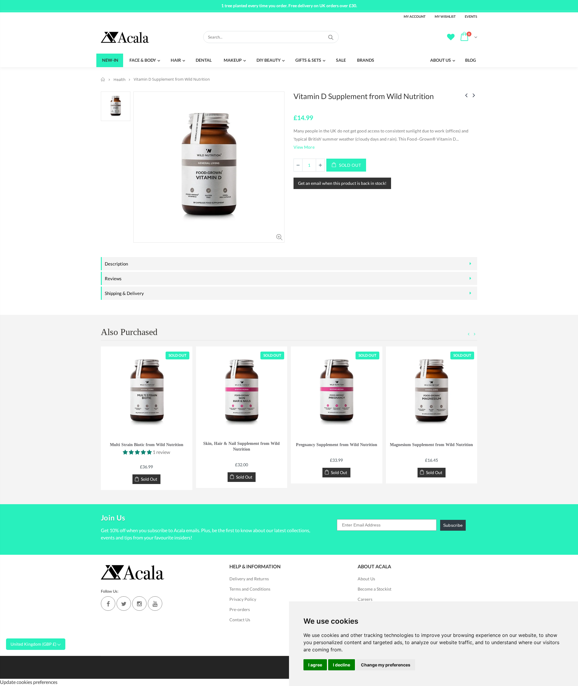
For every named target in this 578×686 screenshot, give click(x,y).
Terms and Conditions (249, 588)
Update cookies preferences (28, 682)
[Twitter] (124, 603)
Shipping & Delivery (124, 293)
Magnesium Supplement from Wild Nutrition (431, 444)
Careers (365, 599)
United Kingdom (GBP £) (34, 644)
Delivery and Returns (249, 578)
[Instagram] (139, 603)
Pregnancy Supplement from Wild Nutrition (336, 444)
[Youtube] (155, 603)
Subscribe (453, 525)
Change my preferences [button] (385, 664)
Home (103, 79)
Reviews (113, 278)
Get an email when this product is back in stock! (342, 183)
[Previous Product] (466, 95)
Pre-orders (239, 609)
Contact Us (239, 619)
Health (119, 79)
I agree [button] (315, 664)
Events (471, 16)
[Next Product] (474, 95)
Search (331, 37)
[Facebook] (108, 603)
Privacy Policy (242, 599)
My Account (415, 16)
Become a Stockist (374, 588)
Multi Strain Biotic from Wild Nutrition (146, 444)
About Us (366, 578)
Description (116, 263)
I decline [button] (341, 664)
